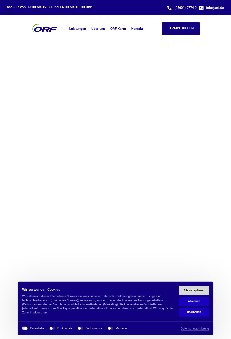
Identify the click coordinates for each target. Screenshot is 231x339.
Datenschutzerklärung (195, 329)
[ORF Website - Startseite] (45, 29)
